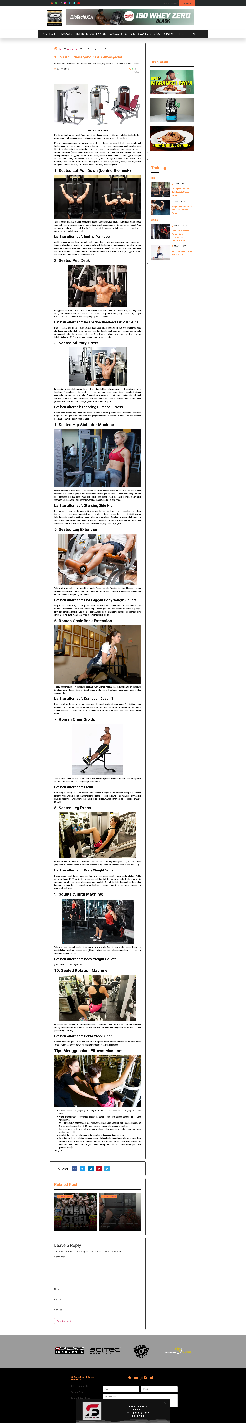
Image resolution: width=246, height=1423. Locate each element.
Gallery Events (144, 34)
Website (58, 1310)
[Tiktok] (61, 3)
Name (57, 1289)
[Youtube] (78, 3)
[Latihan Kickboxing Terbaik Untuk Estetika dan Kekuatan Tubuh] (160, 231)
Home (44, 34)
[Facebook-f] (69, 3)
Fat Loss (90, 34)
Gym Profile (130, 34)
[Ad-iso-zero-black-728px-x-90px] (130, 24)
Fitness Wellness (66, 34)
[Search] (194, 34)
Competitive (72, 49)
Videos (157, 34)
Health (52, 34)
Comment (59, 1257)
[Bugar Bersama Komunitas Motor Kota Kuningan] (120, 1212)
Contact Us (167, 34)
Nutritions (101, 34)
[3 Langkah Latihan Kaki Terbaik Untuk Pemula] (160, 189)
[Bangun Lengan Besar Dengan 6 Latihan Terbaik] (160, 207)
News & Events (115, 34)
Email (57, 1299)
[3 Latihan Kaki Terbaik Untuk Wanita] (160, 252)
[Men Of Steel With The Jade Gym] (75, 1212)
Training (80, 34)
